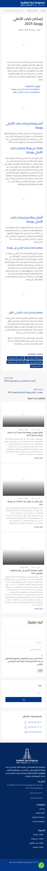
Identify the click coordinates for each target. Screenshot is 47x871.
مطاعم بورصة (36, 366)
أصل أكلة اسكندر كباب (34, 358)
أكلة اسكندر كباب (35, 362)
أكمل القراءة (38, 457)
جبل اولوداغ (18, 181)
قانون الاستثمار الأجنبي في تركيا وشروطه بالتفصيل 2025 (26, 571)
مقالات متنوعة (23, 29)
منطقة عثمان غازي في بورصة (26, 332)
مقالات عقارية (38, 834)
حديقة (16, 276)
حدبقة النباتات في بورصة (26, 276)
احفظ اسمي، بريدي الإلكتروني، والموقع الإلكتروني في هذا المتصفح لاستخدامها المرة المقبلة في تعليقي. (23, 661)
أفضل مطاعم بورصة (15, 358)
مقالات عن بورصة (32, 10)
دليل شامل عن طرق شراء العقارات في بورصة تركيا (25, 503)
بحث (23, 699)
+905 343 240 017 (36, 793)
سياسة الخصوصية (38, 817)
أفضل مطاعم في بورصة (25, 239)
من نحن (42, 808)
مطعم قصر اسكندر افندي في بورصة (25, 89)
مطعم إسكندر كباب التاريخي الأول (26, 92)
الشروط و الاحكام (39, 821)
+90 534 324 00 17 (34, 722)
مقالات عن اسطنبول (36, 842)
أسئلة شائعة (40, 812)
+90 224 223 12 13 (34, 727)
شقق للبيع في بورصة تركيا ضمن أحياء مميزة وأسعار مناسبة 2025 (25, 434)
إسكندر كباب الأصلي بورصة (17, 362)
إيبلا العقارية (21, 338)
